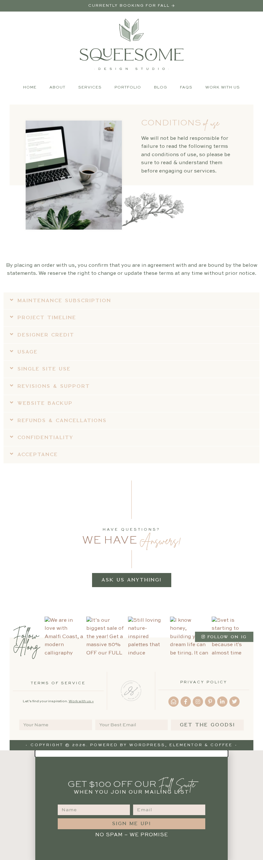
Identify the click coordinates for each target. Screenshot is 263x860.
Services (90, 87)
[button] (131, 300)
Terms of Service (58, 683)
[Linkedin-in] (222, 701)
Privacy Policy (203, 682)
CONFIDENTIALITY (45, 437)
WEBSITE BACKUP (45, 403)
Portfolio (128, 87)
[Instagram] (198, 701)
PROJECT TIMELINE (47, 317)
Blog (160, 87)
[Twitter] (234, 701)
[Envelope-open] (173, 701)
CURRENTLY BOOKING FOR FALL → (131, 6)
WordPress (147, 745)
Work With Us (222, 87)
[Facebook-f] (186, 701)
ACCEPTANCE (38, 454)
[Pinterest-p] (210, 701)
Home (30, 87)
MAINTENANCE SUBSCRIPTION (64, 300)
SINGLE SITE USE (44, 369)
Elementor (186, 745)
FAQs (186, 87)
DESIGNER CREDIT (46, 335)
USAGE (28, 352)
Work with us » (81, 701)
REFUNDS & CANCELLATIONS (62, 420)
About (57, 87)
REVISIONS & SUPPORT (54, 386)
